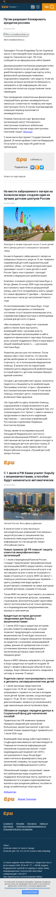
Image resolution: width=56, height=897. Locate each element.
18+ (46, 7)
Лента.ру (27, 131)
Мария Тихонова (26, 799)
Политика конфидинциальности (31, 826)
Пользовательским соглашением (15, 888)
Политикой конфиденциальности (39, 888)
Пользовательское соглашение (17, 829)
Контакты (31, 823)
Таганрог (13, 7)
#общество (10, 791)
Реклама (20, 823)
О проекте (8, 823)
